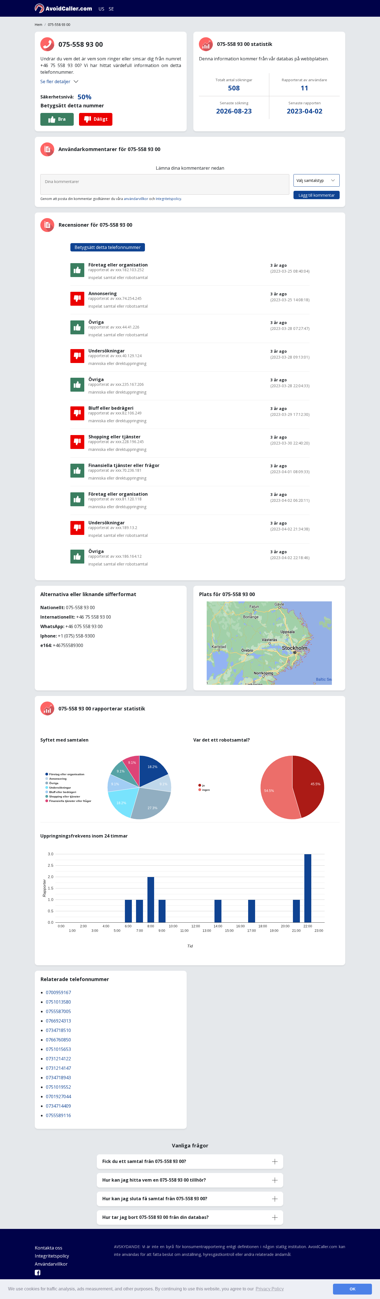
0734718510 (58, 1030)
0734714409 (58, 1106)
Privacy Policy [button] (270, 1288)
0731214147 (58, 1068)
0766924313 (58, 1021)
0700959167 (58, 992)
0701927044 (58, 1096)
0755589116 (58, 1115)
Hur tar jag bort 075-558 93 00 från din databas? (155, 1217)
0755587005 (58, 1011)
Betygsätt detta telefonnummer (108, 247)
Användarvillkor (51, 1264)
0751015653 (58, 1049)
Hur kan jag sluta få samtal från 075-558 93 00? (154, 1199)
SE (111, 9)
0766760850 (58, 1040)
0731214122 (58, 1059)
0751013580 (58, 1002)
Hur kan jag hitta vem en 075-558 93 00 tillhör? (154, 1180)
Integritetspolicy (168, 198)
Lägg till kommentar (316, 195)
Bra (62, 119)
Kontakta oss (48, 1248)
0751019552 (58, 1087)
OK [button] (353, 1289)
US (101, 9)
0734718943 (58, 1078)
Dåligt (101, 119)
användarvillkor (136, 198)
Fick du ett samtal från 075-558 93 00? (144, 1161)
